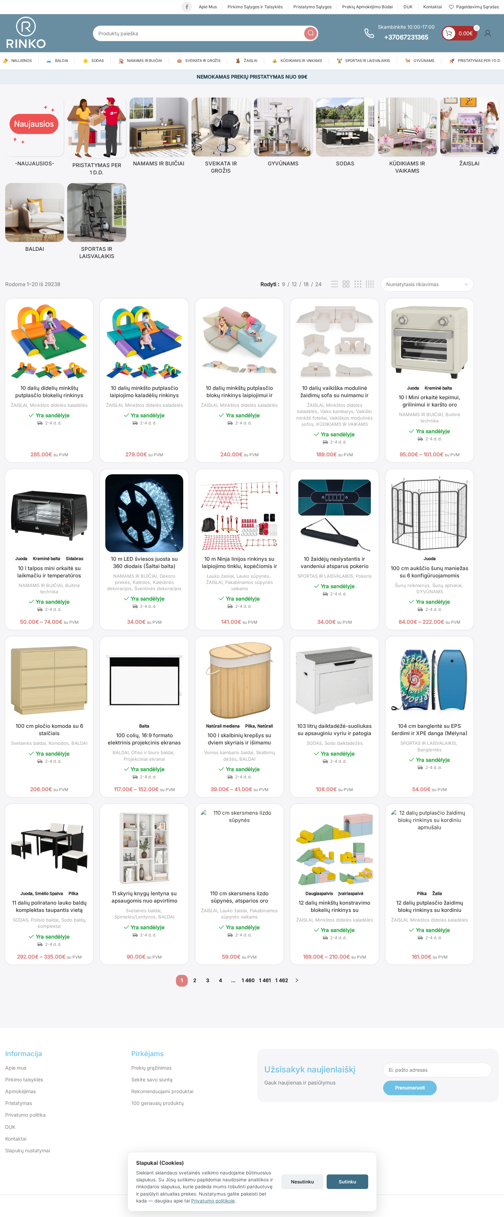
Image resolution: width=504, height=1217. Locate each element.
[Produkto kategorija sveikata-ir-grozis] (221, 137)
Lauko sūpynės (253, 576)
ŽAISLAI (19, 405)
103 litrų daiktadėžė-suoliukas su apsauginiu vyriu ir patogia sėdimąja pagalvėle (334, 733)
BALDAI (79, 743)
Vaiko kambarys (336, 411)
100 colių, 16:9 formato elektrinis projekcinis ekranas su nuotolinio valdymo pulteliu (144, 742)
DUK (10, 1127)
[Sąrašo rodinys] (334, 284)
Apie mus (15, 1068)
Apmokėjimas (20, 1091)
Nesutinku (302, 1181)
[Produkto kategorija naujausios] (34, 134)
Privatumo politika (25, 1115)
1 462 (281, 980)
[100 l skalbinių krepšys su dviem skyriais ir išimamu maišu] (239, 680)
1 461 (265, 980)
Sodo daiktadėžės (344, 743)
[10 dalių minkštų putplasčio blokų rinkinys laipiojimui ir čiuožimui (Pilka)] (239, 342)
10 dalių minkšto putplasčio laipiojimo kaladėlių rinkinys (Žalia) (144, 395)
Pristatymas (18, 1103)
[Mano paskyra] (488, 33)
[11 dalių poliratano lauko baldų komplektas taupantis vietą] (49, 848)
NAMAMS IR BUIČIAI (421, 414)
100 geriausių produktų (157, 1103)
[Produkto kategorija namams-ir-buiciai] (159, 134)
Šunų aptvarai (446, 585)
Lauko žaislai (220, 576)
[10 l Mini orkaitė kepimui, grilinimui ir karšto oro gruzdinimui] (430, 343)
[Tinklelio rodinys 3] (357, 284)
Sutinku (347, 1181)
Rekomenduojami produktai (162, 1091)
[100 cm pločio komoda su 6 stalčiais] (49, 680)
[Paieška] (310, 33)
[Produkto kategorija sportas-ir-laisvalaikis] (96, 223)
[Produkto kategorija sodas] (345, 134)
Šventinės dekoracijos (158, 588)
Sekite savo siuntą (152, 1079)
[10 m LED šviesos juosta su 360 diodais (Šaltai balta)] (144, 513)
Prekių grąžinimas (151, 1068)
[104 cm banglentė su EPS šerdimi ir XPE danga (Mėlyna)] (430, 681)
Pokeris (364, 576)
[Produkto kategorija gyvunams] (283, 134)
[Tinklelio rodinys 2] (346, 284)
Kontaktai (15, 1139)
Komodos (58, 743)
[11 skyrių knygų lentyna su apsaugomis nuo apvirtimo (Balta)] (144, 848)
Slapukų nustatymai (27, 1150)
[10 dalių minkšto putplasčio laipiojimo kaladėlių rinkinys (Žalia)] (144, 342)
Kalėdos (141, 582)
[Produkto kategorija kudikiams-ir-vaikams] (407, 137)
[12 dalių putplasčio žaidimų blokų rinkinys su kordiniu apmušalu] (430, 848)
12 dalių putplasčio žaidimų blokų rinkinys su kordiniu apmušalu (429, 910)
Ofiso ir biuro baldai (152, 752)
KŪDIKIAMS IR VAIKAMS (342, 424)
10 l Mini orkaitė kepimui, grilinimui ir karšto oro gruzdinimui (429, 404)
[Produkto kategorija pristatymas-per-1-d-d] (96, 139)
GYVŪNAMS (429, 591)
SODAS (314, 743)
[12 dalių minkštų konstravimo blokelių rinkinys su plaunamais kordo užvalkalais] (334, 848)
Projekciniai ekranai (144, 759)
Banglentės (429, 749)
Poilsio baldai (45, 920)
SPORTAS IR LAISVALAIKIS (325, 576)
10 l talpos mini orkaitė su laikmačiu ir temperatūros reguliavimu (49, 575)
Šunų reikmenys (412, 585)
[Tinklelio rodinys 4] (370, 284)
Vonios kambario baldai (228, 752)
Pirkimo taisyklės (24, 1079)
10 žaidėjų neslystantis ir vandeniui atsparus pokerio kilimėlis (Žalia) (335, 566)
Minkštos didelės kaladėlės (59, 405)
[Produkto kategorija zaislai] (469, 134)
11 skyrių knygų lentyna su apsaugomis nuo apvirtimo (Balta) (144, 900)
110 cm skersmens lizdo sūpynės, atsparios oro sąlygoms (239, 900)
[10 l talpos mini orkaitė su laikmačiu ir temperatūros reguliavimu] (49, 513)
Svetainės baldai (28, 743)
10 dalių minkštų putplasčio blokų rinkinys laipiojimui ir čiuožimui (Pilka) (239, 395)
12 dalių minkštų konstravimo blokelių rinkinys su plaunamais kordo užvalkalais (334, 910)
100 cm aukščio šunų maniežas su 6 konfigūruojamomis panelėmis (429, 575)
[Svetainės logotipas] (26, 32)
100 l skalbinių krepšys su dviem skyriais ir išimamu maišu (239, 742)
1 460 (248, 980)
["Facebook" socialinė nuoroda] (187, 7)
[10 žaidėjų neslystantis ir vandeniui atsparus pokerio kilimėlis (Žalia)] (334, 513)
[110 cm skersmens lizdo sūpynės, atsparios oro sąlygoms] (239, 848)
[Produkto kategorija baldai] (34, 219)
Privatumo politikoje (213, 1201)
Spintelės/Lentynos (135, 916)
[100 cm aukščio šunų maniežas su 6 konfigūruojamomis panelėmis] (430, 513)
